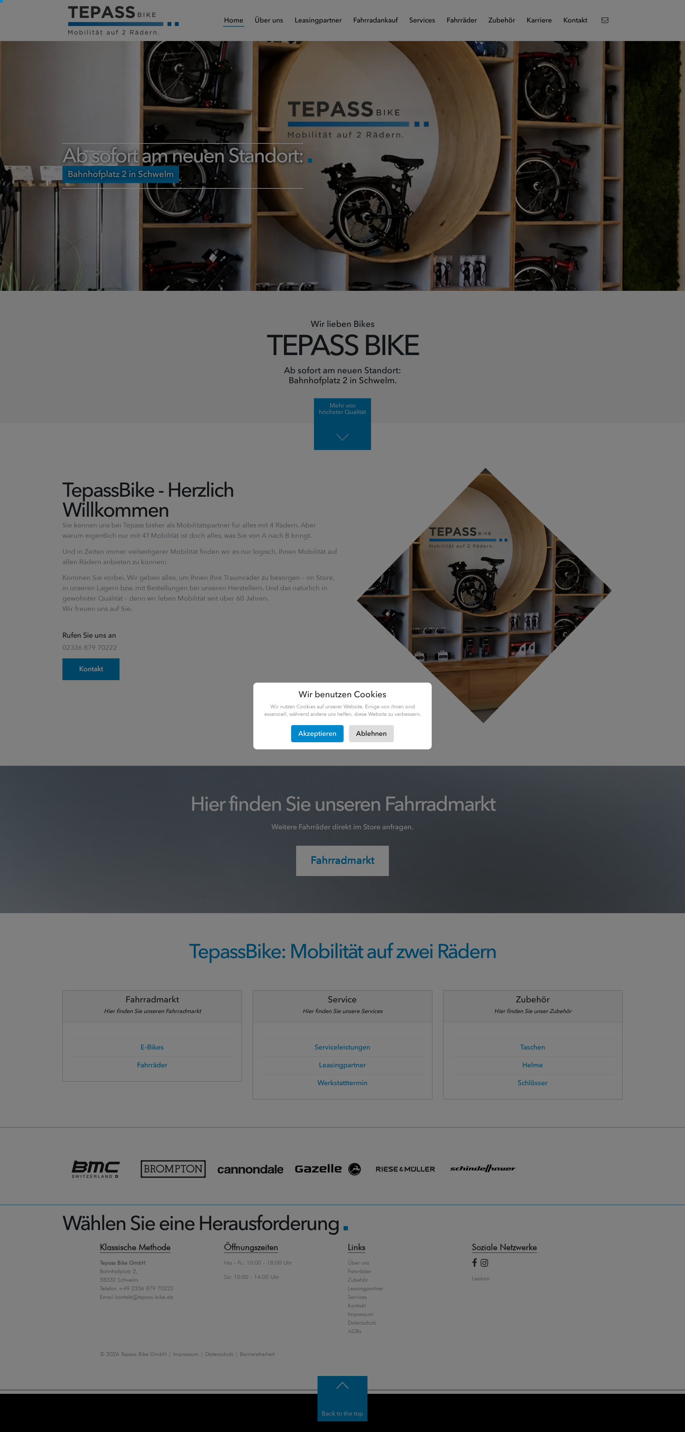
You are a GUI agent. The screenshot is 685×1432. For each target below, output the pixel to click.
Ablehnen (371, 733)
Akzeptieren (317, 733)
